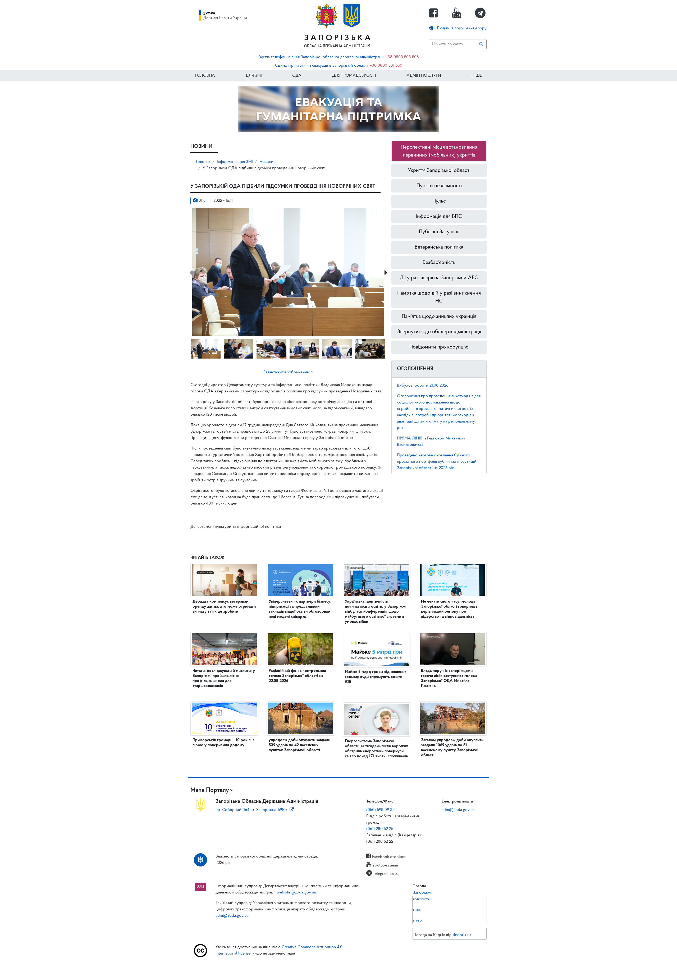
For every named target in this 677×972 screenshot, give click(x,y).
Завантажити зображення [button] (286, 372)
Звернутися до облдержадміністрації (439, 331)
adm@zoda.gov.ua (458, 810)
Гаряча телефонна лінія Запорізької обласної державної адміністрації (321, 57)
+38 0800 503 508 (402, 57)
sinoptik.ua (461, 935)
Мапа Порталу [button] (209, 790)
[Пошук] (481, 44)
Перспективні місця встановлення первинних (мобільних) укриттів (439, 151)
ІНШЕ (477, 76)
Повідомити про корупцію (439, 347)
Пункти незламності (439, 186)
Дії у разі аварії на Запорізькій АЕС (439, 278)
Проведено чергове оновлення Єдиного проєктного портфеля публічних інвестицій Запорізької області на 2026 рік (437, 461)
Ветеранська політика (439, 247)
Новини (266, 162)
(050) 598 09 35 (380, 810)
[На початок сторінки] (338, 963)
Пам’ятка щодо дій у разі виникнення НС (439, 297)
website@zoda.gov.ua (296, 892)
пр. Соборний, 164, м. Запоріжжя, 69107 (251, 810)
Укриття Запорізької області (439, 170)
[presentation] (191, 273)
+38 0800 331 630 (386, 65)
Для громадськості (354, 76)
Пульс (439, 201)
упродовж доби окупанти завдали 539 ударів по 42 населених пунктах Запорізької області (299, 745)
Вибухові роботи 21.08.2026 (422, 385)
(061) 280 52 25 (379, 829)
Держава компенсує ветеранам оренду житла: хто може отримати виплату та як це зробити (224, 606)
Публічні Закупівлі (439, 232)
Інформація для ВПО (439, 216)
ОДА (296, 76)
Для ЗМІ (254, 76)
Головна (205, 76)
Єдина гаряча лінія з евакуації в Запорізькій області (321, 65)
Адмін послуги (423, 76)
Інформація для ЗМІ (235, 162)
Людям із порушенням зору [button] (462, 28)
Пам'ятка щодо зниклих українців (439, 316)
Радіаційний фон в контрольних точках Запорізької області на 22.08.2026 (297, 676)
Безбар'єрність (439, 262)
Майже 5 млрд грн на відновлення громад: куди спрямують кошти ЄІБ (375, 677)
